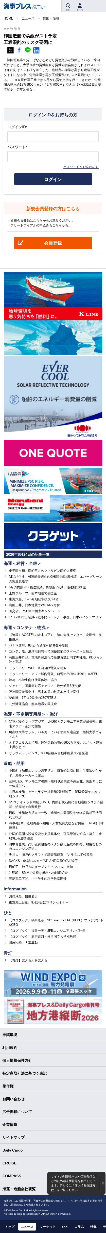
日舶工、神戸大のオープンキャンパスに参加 (41, 867)
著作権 (8, 1086)
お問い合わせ (13, 1099)
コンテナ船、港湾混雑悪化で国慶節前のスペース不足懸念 (50, 651)
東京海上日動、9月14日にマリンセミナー (39, 902)
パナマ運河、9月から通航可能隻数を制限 (38, 645)
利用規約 (9, 1047)
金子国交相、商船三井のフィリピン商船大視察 (42, 571)
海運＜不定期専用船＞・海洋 (31, 714)
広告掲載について (17, 1111)
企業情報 (9, 1124)
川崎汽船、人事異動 (23, 943)
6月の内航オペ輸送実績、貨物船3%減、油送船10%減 (47, 587)
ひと (8, 912)
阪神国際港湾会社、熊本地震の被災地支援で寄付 (44, 692)
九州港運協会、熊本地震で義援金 (33, 704)
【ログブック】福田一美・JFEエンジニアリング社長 (47, 930)
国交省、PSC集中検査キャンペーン (34, 611)
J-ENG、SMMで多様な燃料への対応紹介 (38, 873)
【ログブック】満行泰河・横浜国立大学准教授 (42, 936)
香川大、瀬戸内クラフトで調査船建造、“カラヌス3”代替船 (51, 854)
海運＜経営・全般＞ (22, 563)
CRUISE (9, 1163)
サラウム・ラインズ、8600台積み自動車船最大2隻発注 (48, 753)
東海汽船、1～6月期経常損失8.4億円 (35, 599)
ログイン (53, 179)
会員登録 (53, 243)
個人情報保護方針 (17, 1060)
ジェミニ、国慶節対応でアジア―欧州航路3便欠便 (45, 686)
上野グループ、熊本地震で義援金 (33, 593)
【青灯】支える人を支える (28, 960)
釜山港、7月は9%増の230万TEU (32, 698)
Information (15, 889)
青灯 (8, 953)
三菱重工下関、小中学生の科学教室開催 (38, 879)
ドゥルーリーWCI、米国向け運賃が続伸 (37, 668)
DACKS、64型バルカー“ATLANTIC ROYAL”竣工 (43, 861)
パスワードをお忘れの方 (81, 167)
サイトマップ (13, 1137)
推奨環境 (9, 1034)
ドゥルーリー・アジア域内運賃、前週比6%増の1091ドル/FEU (53, 674)
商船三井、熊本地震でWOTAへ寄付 (34, 605)
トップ (10, 1227)
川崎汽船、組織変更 (23, 896)
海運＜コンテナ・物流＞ (27, 627)
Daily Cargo (12, 1150)
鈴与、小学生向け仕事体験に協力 (33, 680)
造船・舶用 (14, 763)
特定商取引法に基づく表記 (24, 1073)
